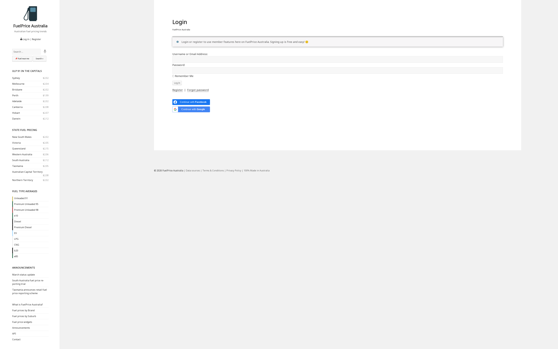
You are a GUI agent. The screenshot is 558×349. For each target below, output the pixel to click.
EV (15, 233)
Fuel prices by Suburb (24, 316)
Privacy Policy (233, 170)
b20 (16, 250)
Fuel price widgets (22, 322)
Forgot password (198, 90)
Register (36, 39)
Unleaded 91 (21, 198)
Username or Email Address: (190, 54)
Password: (178, 65)
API (14, 333)
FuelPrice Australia (30, 25)
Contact (16, 339)
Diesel (17, 221)
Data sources (193, 170)
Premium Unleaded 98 (26, 209)
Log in (26, 39)
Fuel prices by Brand (23, 310)
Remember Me (183, 76)
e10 (16, 215)
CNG (16, 244)
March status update (23, 274)
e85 (16, 256)
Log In (177, 82)
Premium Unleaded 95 (26, 204)
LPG (16, 239)
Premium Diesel (23, 227)
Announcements (23, 267)
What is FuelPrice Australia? (27, 304)
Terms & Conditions (213, 170)
